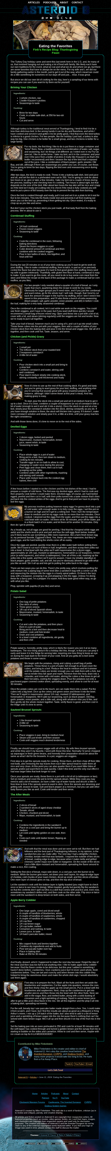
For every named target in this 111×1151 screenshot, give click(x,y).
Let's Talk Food (55, 1070)
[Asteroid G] (55, 10)
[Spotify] (81, 1143)
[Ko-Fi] (47, 18)
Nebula (69, 1135)
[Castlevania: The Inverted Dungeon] (62, 18)
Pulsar (77, 1135)
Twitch (69, 1064)
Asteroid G (23, 1077)
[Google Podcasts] (55, 1143)
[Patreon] (43, 18)
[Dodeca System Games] (70, 18)
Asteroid (43, 1135)
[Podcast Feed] (42, 1143)
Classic (53, 1135)
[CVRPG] (66, 18)
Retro (61, 1135)
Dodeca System (75, 1054)
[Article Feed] (29, 1143)
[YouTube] (51, 18)
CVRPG (57, 1054)
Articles (33, 1077)
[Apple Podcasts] (68, 1143)
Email (89, 1064)
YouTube (79, 1064)
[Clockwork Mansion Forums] (58, 18)
